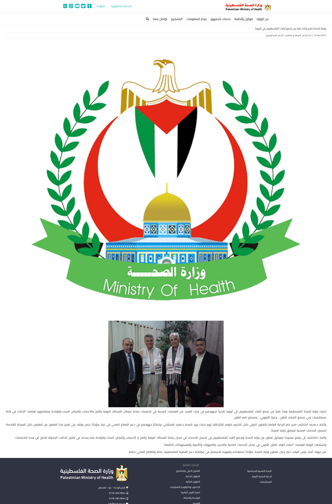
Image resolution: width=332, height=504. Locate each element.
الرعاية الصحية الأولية (262, 476)
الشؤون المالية (193, 481)
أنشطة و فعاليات (293, 35)
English (101, 6)
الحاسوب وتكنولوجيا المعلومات (185, 487)
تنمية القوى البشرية (190, 492)
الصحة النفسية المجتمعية (259, 471)
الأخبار (281, 35)
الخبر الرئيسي (271, 35)
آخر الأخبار (306, 35)
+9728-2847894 (118, 493)
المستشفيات (266, 482)
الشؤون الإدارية (193, 476)
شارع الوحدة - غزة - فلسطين (112, 487)
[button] (147, 19)
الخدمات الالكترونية (121, 6)
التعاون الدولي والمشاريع (188, 471)
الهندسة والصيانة (192, 498)
